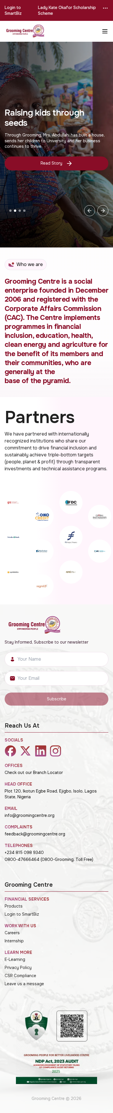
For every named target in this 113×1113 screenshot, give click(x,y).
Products (14, 906)
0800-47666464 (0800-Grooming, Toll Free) (49, 859)
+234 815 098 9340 (24, 852)
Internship (14, 940)
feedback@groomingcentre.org (35, 834)
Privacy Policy (18, 967)
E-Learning (15, 959)
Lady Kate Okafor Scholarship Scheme (67, 10)
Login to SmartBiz (13, 10)
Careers (12, 932)
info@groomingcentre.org (29, 815)
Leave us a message (24, 983)
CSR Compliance (20, 975)
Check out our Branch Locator (34, 772)
